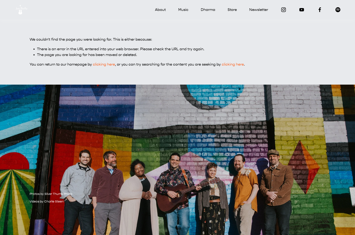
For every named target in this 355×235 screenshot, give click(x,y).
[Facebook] (320, 10)
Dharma (208, 10)
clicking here (104, 64)
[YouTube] (302, 10)
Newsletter (258, 10)
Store (232, 10)
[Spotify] (338, 10)
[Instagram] (283, 10)
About (160, 10)
